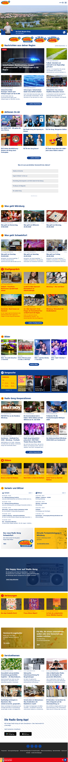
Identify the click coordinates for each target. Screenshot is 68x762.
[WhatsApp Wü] (40, 746)
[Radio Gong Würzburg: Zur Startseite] (5, 2)
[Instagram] (32, 746)
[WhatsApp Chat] (64, 32)
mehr (30, 493)
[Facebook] (28, 746)
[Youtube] (36, 746)
